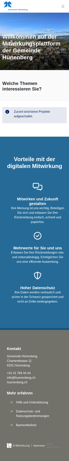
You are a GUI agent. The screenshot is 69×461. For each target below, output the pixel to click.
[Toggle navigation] (63, 6)
